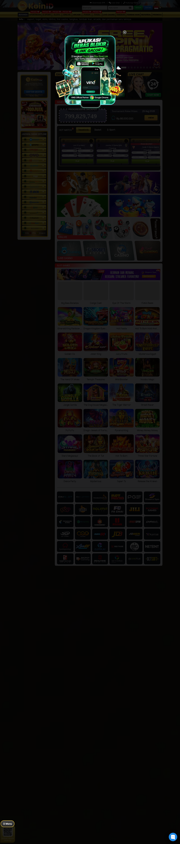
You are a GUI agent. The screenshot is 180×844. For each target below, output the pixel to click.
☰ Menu (7, 823)
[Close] (125, 32)
